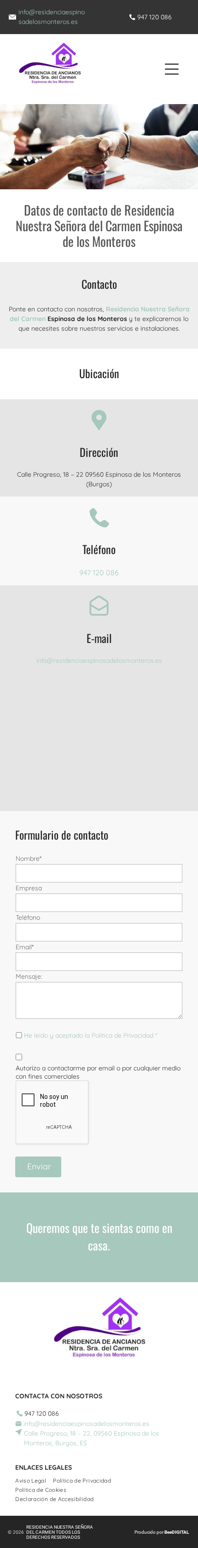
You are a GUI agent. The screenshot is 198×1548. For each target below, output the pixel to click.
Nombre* (28, 858)
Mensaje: (29, 976)
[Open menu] (172, 69)
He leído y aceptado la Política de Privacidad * (90, 1035)
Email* (25, 947)
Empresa (29, 888)
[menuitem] (34, 1479)
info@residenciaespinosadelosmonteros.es (99, 660)
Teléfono (28, 917)
